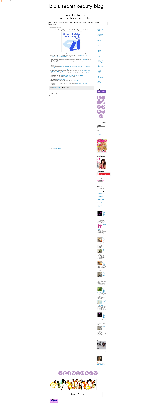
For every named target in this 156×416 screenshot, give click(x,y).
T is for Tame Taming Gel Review (103, 239)
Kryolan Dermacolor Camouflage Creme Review (101, 197)
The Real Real (100, 78)
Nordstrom (99, 61)
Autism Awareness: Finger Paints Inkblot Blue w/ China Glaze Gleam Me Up (73, 77)
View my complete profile (101, 364)
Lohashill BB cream (67, 76)
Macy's (99, 56)
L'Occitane (99, 51)
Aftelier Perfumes (100, 29)
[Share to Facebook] (67, 87)
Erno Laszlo (99, 45)
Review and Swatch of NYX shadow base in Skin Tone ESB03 (72, 75)
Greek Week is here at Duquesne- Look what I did (67, 69)
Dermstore (99, 44)
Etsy (98, 46)
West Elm (99, 82)
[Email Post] (62, 87)
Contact (71, 22)
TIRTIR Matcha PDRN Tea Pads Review (104, 251)
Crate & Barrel (100, 40)
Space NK (99, 71)
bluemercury (100, 35)
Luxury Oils (84, 22)
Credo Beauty (100, 41)
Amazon (99, 30)
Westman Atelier (100, 83)
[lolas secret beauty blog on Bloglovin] (100, 181)
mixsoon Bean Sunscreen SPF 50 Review (101, 203)
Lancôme (99, 52)
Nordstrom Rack (100, 62)
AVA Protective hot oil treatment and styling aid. (71, 64)
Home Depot (100, 49)
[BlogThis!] (65, 87)
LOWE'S (99, 55)
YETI (98, 86)
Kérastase (99, 50)
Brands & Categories (52, 24)
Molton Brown (100, 57)
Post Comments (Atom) (57, 148)
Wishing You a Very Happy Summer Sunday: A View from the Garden (102, 206)
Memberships (97, 22)
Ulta (98, 80)
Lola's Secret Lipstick (77, 22)
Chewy (99, 39)
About (54, 22)
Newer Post (51, 146)
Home (50, 22)
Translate (100, 134)
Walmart (99, 81)
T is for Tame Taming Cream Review (103, 263)
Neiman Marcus (100, 60)
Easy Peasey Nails (61, 79)
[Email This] (64, 87)
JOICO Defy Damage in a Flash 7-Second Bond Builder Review (101, 200)
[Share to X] (66, 87)
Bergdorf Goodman (101, 31)
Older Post (92, 146)
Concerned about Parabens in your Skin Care (77, 57)
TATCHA (99, 76)
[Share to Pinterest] (68, 87)
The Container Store (101, 77)
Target (99, 75)
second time (53, 62)
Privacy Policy (65, 22)
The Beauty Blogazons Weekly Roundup (58, 88)
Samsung (99, 67)
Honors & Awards (90, 22)
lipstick (67, 81)
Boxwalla (99, 36)
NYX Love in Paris (75, 80)
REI (98, 65)
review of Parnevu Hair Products (81, 83)
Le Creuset (99, 54)
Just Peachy (85, 59)
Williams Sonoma (100, 85)
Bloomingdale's (100, 34)
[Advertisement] (71, 136)
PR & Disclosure (59, 22)
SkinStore (99, 70)
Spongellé (99, 72)
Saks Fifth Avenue (100, 66)
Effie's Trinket (53, 54)
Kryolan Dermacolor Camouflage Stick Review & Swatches (101, 194)
